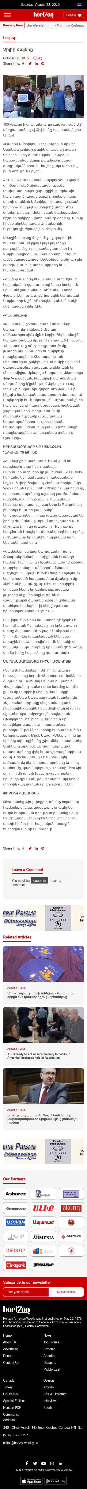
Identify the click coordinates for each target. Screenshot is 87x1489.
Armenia (49, 1349)
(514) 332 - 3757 (15, 1435)
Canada (9, 1380)
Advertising (11, 1349)
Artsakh (49, 1356)
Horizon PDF (12, 1407)
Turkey (7, 1387)
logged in (39, 880)
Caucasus (10, 1394)
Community (11, 1414)
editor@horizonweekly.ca (20, 1443)
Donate (71, 15)
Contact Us (11, 1362)
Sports (48, 1407)
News (48, 1335)
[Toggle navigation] (7, 15)
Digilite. (68, 1469)
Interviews (50, 1401)
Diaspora (50, 1362)
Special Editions (14, 1401)
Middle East (52, 1369)
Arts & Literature (55, 1394)
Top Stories (51, 1342)
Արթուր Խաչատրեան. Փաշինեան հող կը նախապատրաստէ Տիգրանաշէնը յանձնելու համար (42, 1119)
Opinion (49, 1380)
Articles (49, 1387)
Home (7, 1335)
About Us (9, 1342)
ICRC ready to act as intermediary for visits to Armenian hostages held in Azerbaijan (38, 1055)
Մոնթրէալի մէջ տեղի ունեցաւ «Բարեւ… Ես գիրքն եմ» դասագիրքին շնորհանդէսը (41, 995)
